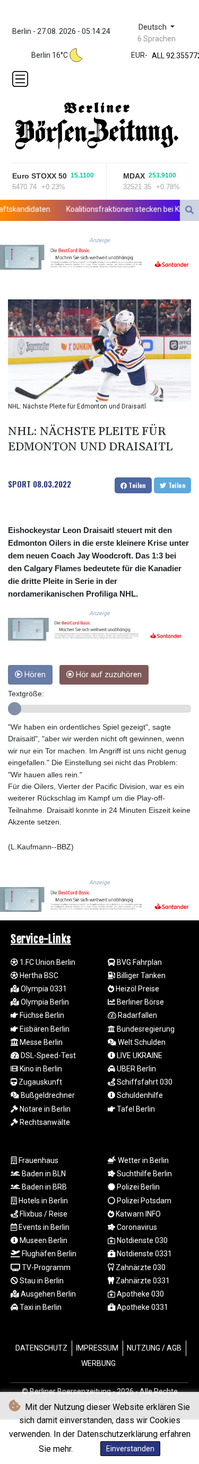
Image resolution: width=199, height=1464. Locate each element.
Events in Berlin (43, 1227)
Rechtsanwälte (44, 1122)
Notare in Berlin (44, 1109)
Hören (34, 674)
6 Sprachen (156, 38)
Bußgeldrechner (47, 1095)
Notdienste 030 (141, 1240)
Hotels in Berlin (42, 1200)
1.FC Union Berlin (46, 962)
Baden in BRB (43, 1187)
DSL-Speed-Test (47, 1055)
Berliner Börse (139, 1002)
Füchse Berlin (41, 1015)
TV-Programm (45, 1267)
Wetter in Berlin (142, 1160)
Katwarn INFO (137, 1214)
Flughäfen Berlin (48, 1253)
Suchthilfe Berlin (143, 1173)
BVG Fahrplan (138, 962)
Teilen (136, 485)
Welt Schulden (141, 1042)
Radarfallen (136, 1015)
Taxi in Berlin (40, 1307)
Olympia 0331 (43, 988)
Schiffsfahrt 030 (143, 1082)
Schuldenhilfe (139, 1095)
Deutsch (154, 27)
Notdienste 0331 (143, 1253)
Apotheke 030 (139, 1294)
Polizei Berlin (137, 1187)
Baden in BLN (43, 1173)
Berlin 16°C (49, 55)
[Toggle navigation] (20, 79)
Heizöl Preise (136, 988)
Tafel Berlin (135, 1109)
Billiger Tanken (140, 975)
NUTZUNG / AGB (154, 1348)
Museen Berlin (42, 1240)
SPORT (19, 484)
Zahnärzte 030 (140, 1267)
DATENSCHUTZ (41, 1348)
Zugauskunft (39, 1082)
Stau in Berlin (41, 1280)
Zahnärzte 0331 (142, 1280)
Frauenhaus (37, 1160)
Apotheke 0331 (141, 1307)
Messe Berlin (40, 1042)
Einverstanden (130, 1448)
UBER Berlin (135, 1068)
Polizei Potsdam (143, 1200)
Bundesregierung (145, 1029)
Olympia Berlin (44, 1002)
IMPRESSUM (97, 1348)
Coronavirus (136, 1227)
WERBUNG (98, 1363)
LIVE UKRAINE (138, 1055)
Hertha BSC (38, 975)
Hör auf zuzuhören (108, 674)
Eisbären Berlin (44, 1029)
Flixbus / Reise (42, 1214)
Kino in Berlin (40, 1068)
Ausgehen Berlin (47, 1294)
